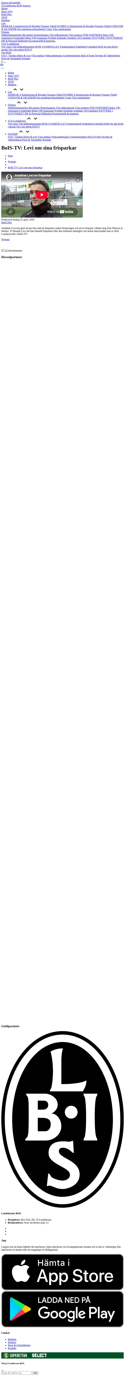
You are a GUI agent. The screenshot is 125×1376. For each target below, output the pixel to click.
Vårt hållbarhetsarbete (23, 46)
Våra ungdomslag (62, 29)
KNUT (28, 49)
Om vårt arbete (17, 49)
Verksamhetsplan (54, 55)
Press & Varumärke (11, 58)
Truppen (45, 26)
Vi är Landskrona (10, 43)
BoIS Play (6, 14)
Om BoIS (6, 52)
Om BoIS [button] (13, 134)
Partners (12, 1342)
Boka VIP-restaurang (37, 38)
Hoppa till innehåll (10, 2)
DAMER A (63, 26)
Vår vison (6, 46)
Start (10, 155)
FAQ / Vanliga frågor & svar (16, 55)
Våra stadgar (38, 55)
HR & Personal (9, 41)
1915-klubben (84, 38)
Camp (49, 29)
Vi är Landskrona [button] (17, 120)
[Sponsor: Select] (39, 1356)
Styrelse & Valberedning (107, 55)
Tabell (53, 26)
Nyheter (52, 38)
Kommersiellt (36, 41)
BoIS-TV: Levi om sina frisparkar (25, 167)
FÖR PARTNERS (93, 35)
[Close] (2, 68)
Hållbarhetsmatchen (11, 35)
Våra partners (76, 35)
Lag (3, 23)
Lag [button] (10, 91)
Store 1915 (7, 11)
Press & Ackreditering (19, 1345)
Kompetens (49, 41)
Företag (5, 32)
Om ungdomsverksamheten (31, 29)
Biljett (4, 8)
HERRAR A (8, 26)
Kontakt (26, 58)
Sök (35, 1373)
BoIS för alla (104, 46)
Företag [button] (12, 104)
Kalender (62, 38)
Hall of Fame (88, 55)
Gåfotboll (92, 46)
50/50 (4, 17)
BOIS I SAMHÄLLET (47, 46)
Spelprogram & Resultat (28, 26)
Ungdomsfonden (72, 55)
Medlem (5, 20)
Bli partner (28, 35)
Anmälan (72, 38)
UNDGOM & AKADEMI (22, 97)
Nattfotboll (81, 46)
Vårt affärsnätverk (59, 35)
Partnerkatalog (41, 35)
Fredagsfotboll (68, 46)
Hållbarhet (23, 41)
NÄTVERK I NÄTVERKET (107, 38)
